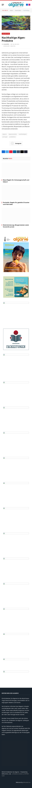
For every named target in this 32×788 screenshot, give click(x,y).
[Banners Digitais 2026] (16, 408)
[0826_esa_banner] (16, 271)
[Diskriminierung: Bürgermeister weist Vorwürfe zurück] (16, 215)
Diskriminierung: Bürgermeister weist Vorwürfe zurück (16, 226)
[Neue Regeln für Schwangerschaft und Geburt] (16, 170)
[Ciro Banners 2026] (16, 433)
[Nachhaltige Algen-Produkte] (16, 23)
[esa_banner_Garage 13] (16, 634)
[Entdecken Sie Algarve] (16, 4)
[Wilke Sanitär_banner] (16, 559)
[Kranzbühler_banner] (16, 609)
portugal (5, 137)
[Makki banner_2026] (16, 483)
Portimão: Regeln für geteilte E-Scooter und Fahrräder (16, 203)
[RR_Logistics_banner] (16, 534)
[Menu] (3, 5)
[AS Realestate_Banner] (16, 508)
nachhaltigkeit (23, 134)
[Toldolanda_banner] (16, 584)
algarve (5, 134)
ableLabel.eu (26, 782)
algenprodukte (13, 134)
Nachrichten (5, 33)
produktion (12, 137)
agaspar (6, 44)
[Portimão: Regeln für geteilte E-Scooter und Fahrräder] (16, 192)
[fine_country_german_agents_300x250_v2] (16, 383)
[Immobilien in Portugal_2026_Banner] (16, 297)
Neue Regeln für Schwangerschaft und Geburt (16, 181)
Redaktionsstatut (18, 774)
